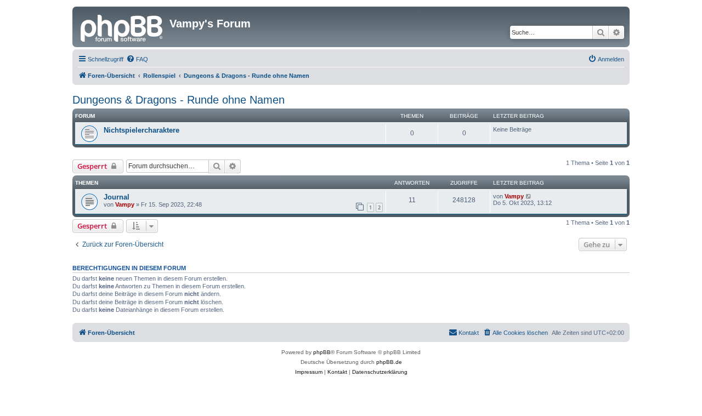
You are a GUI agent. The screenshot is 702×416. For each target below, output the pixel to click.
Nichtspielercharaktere (141, 130)
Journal (116, 197)
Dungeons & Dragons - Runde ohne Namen (178, 100)
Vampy (124, 204)
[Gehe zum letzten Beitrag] (529, 196)
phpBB (322, 352)
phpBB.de (389, 362)
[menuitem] (137, 59)
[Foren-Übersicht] (122, 26)
